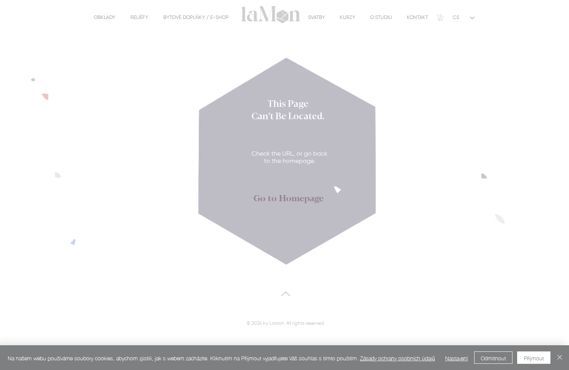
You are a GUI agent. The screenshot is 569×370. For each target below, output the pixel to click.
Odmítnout (493, 358)
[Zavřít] (559, 357)
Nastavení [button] (456, 358)
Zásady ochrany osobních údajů (397, 358)
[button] (440, 17)
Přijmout (534, 358)
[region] (265, 18)
